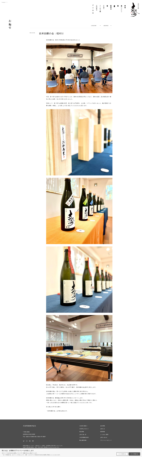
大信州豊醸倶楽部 (114, 4)
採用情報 (102, 431)
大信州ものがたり (121, 8)
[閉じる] (140, 449)
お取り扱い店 (82, 434)
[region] (71, 452)
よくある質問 (100, 7)
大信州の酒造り (125, 6)
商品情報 (118, 4)
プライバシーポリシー (106, 440)
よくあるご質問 (104, 434)
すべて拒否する (122, 454)
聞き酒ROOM (111, 7)
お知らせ (104, 6)
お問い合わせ (96, 7)
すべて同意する (134, 454)
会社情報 (107, 4)
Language (3, 2)
